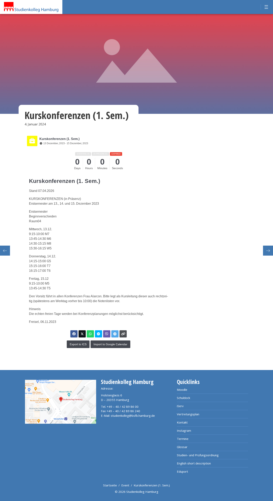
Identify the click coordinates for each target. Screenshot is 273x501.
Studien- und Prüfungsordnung (198, 455)
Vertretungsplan (188, 414)
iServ (180, 406)
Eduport (182, 471)
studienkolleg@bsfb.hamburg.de (133, 416)
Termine (182, 439)
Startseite (110, 485)
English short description (194, 463)
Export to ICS (78, 344)
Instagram (184, 431)
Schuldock (183, 398)
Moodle (182, 390)
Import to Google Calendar (110, 344)
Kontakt (182, 422)
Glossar (182, 447)
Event (125, 485)
